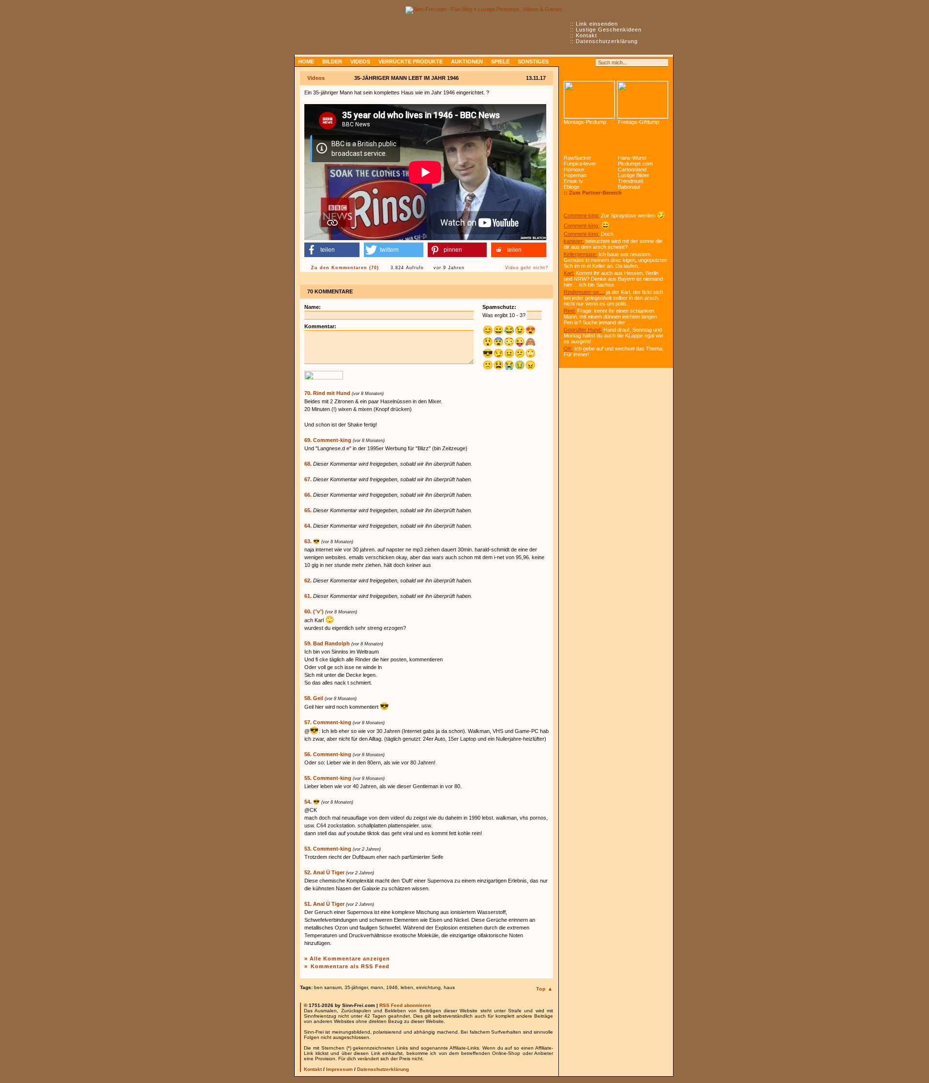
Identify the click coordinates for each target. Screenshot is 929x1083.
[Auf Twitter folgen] (589, 62)
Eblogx (572, 187)
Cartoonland (632, 169)
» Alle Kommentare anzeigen (347, 958)
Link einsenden (597, 24)
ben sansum (328, 987)
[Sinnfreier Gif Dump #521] (642, 100)
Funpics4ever (580, 164)
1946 (392, 987)
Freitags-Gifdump (638, 122)
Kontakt (586, 35)
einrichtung (428, 987)
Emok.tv (573, 181)
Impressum (339, 1069)
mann (377, 987)
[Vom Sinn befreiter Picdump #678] (589, 100)
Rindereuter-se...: (584, 292)
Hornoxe (574, 169)
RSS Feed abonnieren (405, 1005)
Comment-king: (581, 215)
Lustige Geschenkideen (609, 29)
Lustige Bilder (633, 175)
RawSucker (577, 158)
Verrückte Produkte (410, 61)
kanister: (574, 241)
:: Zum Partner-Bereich (593, 193)
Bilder (332, 61)
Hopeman (575, 175)
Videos (360, 61)
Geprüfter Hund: (583, 330)
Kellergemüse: (580, 254)
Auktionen (467, 61)
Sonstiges (533, 61)
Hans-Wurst (632, 158)
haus (449, 987)
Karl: (569, 273)
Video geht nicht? (526, 267)
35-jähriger (356, 987)
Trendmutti (630, 181)
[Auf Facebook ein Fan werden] (578, 62)
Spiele (500, 61)
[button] (332, 250)
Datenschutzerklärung (607, 41)
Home (306, 61)
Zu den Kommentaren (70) (345, 267)
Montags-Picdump (585, 122)
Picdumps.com (635, 164)
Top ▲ (544, 988)
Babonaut (629, 187)
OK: (568, 348)
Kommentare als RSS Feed (350, 966)
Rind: (570, 311)
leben (407, 987)
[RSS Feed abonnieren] (568, 62)
